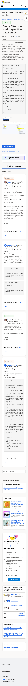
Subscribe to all (14, 579)
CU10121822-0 (14, 601)
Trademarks (5, 676)
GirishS (9, 182)
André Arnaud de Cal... (17, 605)
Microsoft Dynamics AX (12, 570)
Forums (16, 12)
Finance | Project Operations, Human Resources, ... (12, 13)
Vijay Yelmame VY (19, 42)
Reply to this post (9, 146)
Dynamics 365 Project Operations (11, 564)
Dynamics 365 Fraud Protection (14, 555)
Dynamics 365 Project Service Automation (13, 567)
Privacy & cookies (6, 671)
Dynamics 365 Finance (11, 552)
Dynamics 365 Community (14, 6)
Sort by (4, 171)
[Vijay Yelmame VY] (5, 245)
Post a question (14, 9)
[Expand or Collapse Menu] (2, 6)
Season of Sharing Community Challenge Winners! (17, 503)
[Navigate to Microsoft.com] (6, 2)
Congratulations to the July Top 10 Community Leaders (17, 522)
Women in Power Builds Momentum (17, 512)
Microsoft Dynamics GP (12, 573)
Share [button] (18, 36)
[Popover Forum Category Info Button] (10, 546)
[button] (25, 6)
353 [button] (19, 594)
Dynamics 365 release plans (11, 647)
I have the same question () (10, 151)
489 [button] (24, 42)
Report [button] (5, 39)
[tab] (14, 167)
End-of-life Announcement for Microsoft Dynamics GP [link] (13, 629)
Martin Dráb (14, 594)
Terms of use (5, 673)
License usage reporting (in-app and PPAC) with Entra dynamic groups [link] (13, 634)
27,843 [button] (14, 182)
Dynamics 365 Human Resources (14, 557)
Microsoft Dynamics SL (11, 575)
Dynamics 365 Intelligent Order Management (14, 561)
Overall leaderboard (21, 614)
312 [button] (20, 601)
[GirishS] (5, 182)
